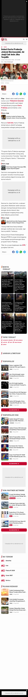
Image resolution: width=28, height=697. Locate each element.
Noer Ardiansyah (9, 61)
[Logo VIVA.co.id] (4, 39)
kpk (11, 342)
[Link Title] (5, 367)
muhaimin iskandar (8, 340)
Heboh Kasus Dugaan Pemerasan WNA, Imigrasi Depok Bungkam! (16, 167)
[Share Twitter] (17, 94)
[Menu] (26, 39)
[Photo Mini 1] (3, 88)
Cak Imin (10, 123)
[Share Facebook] (13, 94)
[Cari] (23, 39)
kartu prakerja (19, 340)
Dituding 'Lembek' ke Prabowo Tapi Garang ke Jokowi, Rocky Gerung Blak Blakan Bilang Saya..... (16, 117)
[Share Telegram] (24, 94)
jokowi (4, 344)
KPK (23, 245)
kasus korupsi (17, 342)
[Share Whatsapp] (21, 94)
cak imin (5, 342)
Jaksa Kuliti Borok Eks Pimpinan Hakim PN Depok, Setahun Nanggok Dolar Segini (16, 222)
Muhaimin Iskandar (17, 101)
